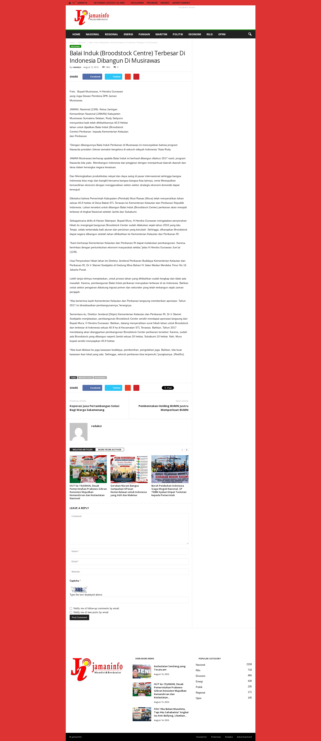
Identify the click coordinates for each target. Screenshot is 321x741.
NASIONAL (92, 34)
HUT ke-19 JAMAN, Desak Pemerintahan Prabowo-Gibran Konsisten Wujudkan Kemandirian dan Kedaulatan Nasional (88, 492)
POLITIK (178, 34)
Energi (199, 681)
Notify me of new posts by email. (91, 612)
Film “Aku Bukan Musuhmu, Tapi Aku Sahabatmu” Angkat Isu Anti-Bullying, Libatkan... (171, 712)
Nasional (82, 42)
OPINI (222, 34)
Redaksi (164, 2)
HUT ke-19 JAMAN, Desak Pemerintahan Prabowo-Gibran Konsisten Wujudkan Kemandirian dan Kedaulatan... (170, 690)
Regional (200, 692)
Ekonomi (200, 676)
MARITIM (161, 34)
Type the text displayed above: (86, 594)
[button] (250, 34)
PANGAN (144, 34)
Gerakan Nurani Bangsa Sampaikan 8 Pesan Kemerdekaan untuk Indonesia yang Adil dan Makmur (129, 490)
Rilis (198, 670)
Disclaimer (137, 2)
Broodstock (85, 377)
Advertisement (181, 2)
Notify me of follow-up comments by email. (97, 608)
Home (72, 42)
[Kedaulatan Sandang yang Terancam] (142, 671)
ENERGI (128, 34)
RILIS (210, 34)
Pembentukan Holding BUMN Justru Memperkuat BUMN (163, 408)
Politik (199, 687)
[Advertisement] (186, 17)
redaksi (77, 67)
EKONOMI (195, 34)
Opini (198, 698)
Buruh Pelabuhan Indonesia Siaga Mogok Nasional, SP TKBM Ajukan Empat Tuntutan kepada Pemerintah (169, 490)
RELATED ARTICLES (83, 449)
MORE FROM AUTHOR (109, 449)
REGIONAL (111, 34)
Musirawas (100, 377)
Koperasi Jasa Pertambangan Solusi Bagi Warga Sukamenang (94, 408)
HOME (76, 34)
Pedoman (152, 2)
